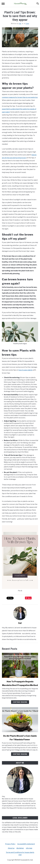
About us (11, 848)
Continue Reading (20, 702)
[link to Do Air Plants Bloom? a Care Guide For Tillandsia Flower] (20, 719)
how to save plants (25, 370)
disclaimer (20, 848)
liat (20, 23)
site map (29, 848)
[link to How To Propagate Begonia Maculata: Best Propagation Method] (20, 665)
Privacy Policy (10, 844)
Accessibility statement (26, 844)
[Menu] (3, 4)
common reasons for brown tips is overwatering (20, 97)
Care (27, 23)
